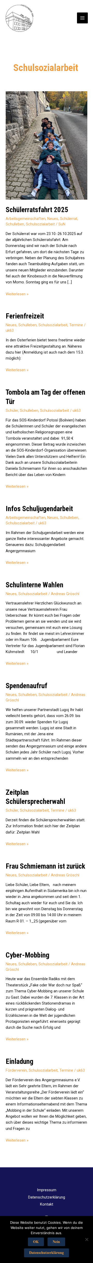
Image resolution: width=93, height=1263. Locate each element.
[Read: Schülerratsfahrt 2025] (46, 145)
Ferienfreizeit (25, 316)
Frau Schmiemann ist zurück (45, 866)
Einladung (19, 1061)
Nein (56, 1241)
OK (36, 1241)
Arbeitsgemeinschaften (25, 218)
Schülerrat (68, 218)
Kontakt (46, 1204)
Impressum (46, 1190)
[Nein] (86, 1239)
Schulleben (15, 224)
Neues (52, 218)
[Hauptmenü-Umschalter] (82, 17)
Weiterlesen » (17, 294)
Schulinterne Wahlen (34, 585)
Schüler (12, 410)
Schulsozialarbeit (40, 224)
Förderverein (16, 1070)
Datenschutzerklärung (46, 1197)
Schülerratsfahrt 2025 (37, 210)
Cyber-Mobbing (27, 955)
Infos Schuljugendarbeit (39, 509)
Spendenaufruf (26, 686)
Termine (76, 325)
